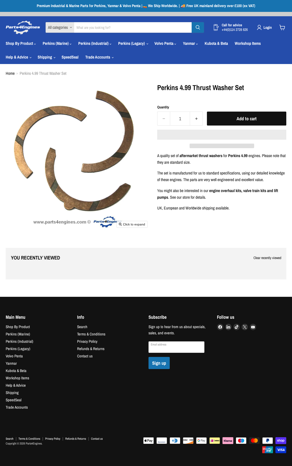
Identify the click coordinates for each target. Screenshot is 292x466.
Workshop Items (248, 43)
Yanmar (189, 43)
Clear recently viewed (267, 258)
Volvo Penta (164, 43)
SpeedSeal (70, 57)
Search (82, 326)
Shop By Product (20, 43)
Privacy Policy (87, 341)
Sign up (159, 363)
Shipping (45, 57)
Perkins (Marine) (56, 43)
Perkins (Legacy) (132, 43)
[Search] (198, 27)
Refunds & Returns (90, 348)
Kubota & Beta (216, 43)
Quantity (163, 107)
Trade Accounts (98, 57)
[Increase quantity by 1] (196, 119)
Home (10, 73)
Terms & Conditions (91, 334)
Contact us (85, 356)
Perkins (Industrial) (94, 43)
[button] (221, 135)
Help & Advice (17, 57)
